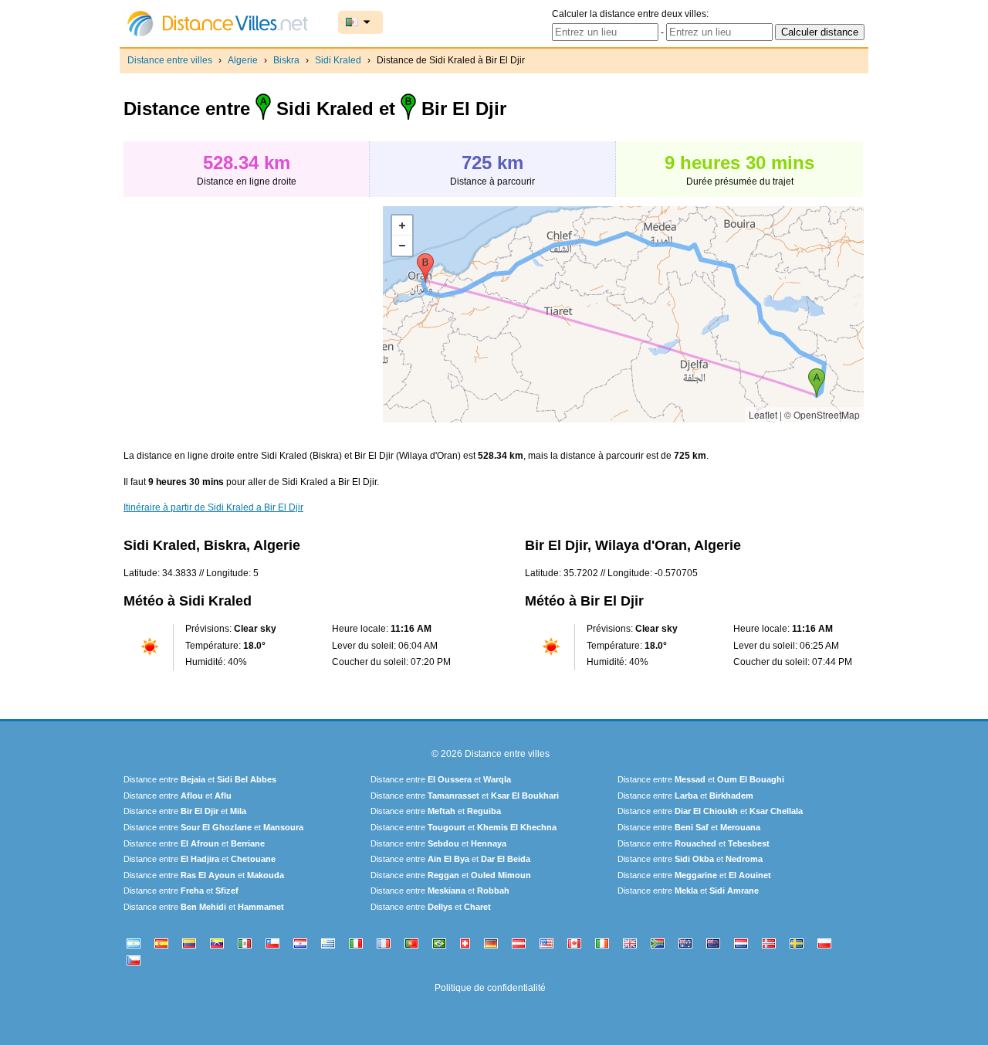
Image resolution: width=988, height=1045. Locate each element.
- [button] (402, 246)
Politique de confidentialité (490, 987)
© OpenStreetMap (822, 414)
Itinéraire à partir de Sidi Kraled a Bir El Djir (213, 507)
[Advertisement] (253, 314)
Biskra (286, 60)
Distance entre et (200, 779)
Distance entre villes (169, 60)
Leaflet (763, 414)
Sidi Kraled (338, 60)
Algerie (243, 60)
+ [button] (402, 225)
